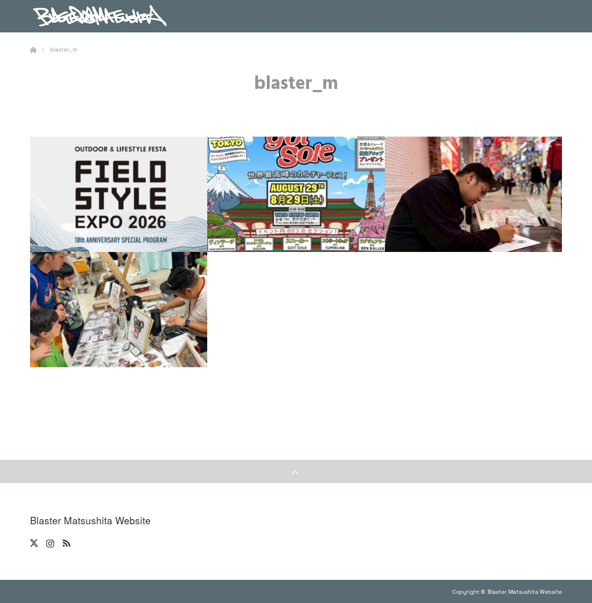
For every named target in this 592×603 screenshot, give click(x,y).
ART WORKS (429, 16)
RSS (65, 541)
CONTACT (532, 16)
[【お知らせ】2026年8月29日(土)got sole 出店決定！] (295, 194)
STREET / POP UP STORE (343, 16)
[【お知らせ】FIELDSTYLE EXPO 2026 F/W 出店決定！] (118, 194)
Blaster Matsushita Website (90, 520)
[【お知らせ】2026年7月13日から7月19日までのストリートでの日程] (473, 194)
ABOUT (265, 16)
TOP (219, 16)
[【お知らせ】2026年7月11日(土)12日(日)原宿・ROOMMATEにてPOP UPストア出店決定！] (118, 309)
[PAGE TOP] (296, 471)
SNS (482, 16)
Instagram (49, 541)
